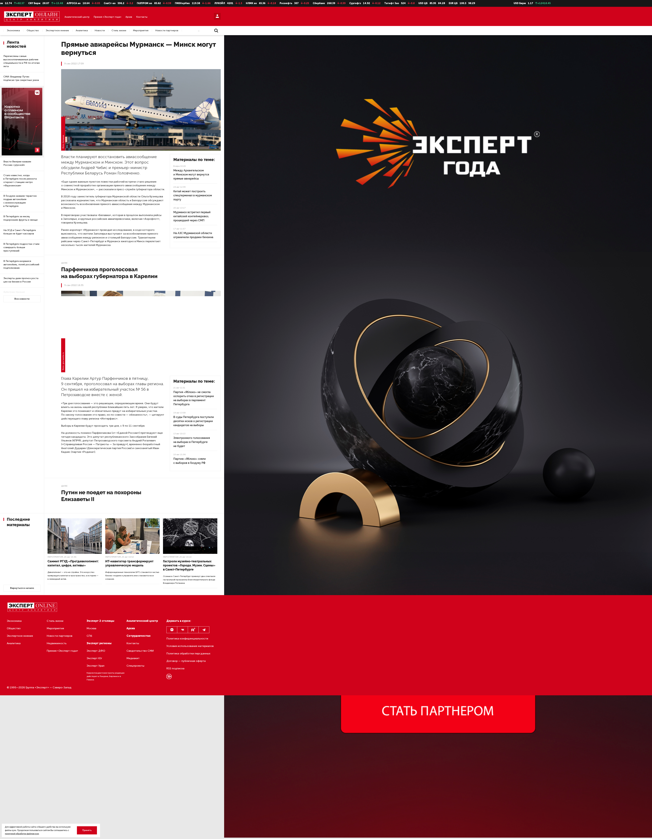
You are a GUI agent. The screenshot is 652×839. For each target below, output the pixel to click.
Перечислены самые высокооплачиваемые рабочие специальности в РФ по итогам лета (21, 61)
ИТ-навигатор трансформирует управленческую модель (129, 563)
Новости (100, 30)
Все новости (22, 298)
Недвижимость (57, 643)
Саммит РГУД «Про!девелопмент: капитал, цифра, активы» (73, 563)
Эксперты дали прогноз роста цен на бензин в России (20, 280)
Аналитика (82, 30)
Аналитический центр (77, 16)
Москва (91, 628)
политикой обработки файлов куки (22, 834)
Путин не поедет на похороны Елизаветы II (101, 495)
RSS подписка (175, 668)
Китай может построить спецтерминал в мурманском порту (192, 195)
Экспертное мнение (57, 30)
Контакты (141, 16)
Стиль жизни (119, 30)
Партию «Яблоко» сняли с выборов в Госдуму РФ (189, 461)
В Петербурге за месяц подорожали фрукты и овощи (20, 218)
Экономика (13, 30)
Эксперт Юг (94, 658)
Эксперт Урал (95, 665)
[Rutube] (193, 629)
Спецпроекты (135, 665)
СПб (89, 635)
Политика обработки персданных (188, 653)
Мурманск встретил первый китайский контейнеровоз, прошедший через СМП (192, 216)
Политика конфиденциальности (187, 638)
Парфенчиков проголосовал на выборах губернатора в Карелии (109, 272)
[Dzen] (171, 629)
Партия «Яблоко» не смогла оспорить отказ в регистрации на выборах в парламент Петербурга (193, 398)
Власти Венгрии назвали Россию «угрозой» (17, 163)
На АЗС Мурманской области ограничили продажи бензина (193, 235)
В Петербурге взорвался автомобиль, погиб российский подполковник (21, 264)
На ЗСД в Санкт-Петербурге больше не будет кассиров (19, 232)
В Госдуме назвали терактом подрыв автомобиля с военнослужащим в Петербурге (20, 201)
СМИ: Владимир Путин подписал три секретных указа (21, 78)
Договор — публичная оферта (186, 661)
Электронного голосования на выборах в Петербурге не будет (191, 442)
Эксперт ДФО (96, 650)
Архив (128, 16)
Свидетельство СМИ (140, 650)
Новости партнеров (166, 30)
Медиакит (133, 658)
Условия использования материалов (190, 646)
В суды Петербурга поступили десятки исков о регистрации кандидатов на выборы (193, 421)
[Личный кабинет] (217, 16)
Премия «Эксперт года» (107, 16)
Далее (64, 263)
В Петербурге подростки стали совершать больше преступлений (21, 247)
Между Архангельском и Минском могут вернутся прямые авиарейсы (191, 174)
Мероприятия (140, 30)
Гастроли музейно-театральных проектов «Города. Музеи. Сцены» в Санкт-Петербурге (189, 565)
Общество (33, 30)
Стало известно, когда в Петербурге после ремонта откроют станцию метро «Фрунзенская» (20, 180)
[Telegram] (203, 629)
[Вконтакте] (182, 629)
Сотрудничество (138, 635)
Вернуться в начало (22, 588)
